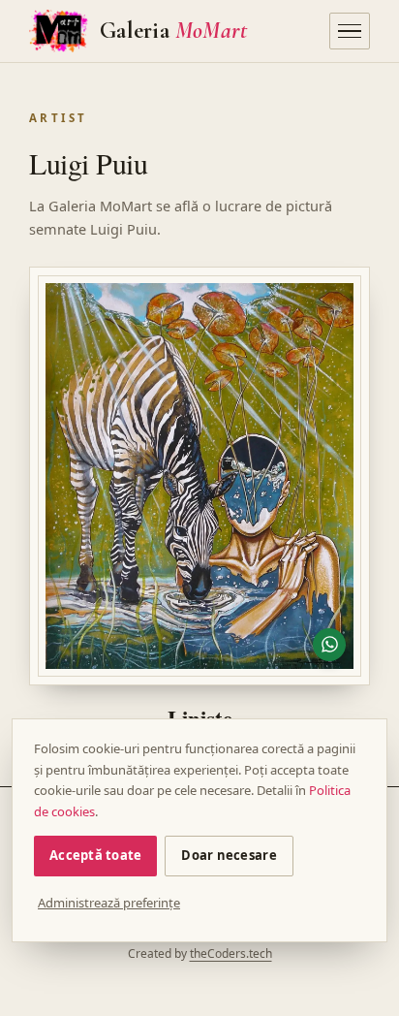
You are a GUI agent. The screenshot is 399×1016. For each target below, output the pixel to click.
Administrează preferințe (109, 902)
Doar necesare (228, 855)
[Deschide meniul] (349, 31)
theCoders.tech (231, 953)
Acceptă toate (95, 855)
